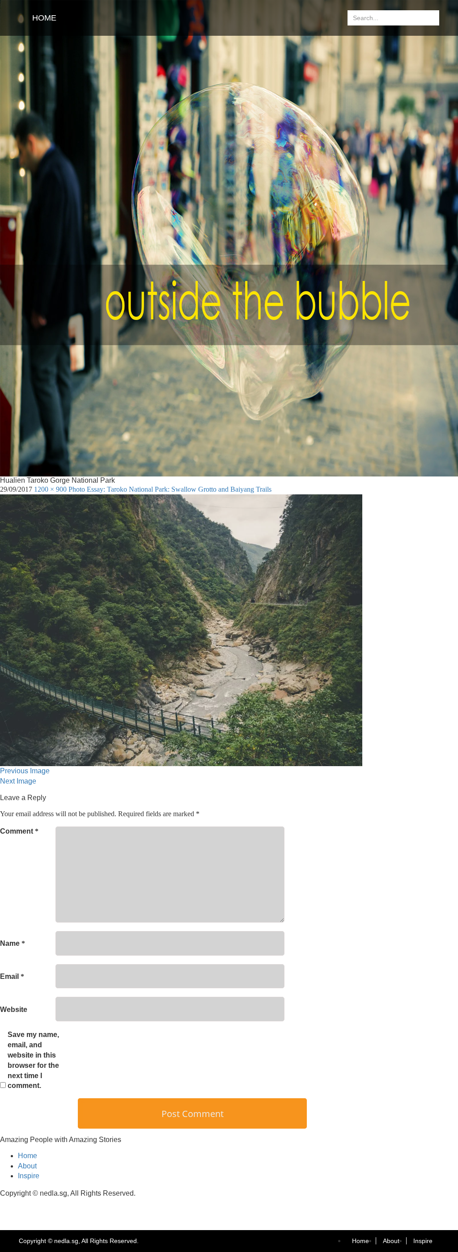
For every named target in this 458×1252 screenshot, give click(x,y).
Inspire (28, 1176)
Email (12, 976)
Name (12, 943)
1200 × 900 (50, 489)
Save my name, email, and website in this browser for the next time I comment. (33, 1060)
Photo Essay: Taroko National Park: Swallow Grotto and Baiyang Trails (169, 489)
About (27, 1166)
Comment (19, 831)
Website (13, 1009)
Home (44, 17)
